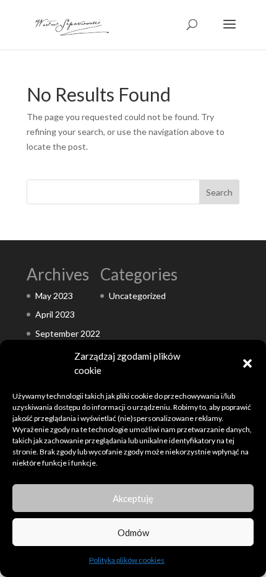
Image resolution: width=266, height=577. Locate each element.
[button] (247, 363)
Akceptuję (133, 498)
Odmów (133, 532)
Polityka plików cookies (127, 560)
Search (219, 192)
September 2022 (67, 333)
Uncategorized (137, 295)
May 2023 (54, 295)
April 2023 (55, 314)
